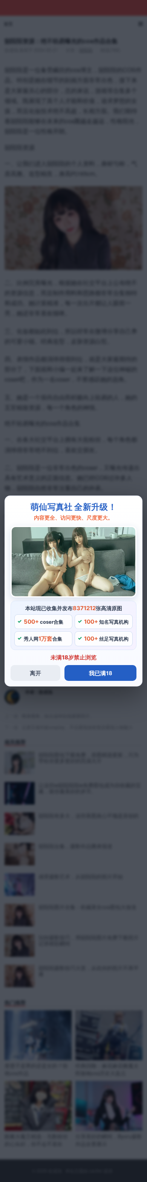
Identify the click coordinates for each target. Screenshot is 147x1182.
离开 (35, 673)
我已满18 (100, 673)
